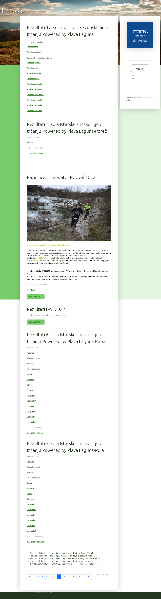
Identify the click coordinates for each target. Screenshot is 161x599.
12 (74, 577)
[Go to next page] (84, 576)
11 (69, 577)
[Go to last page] (88, 576)
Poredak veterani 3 (34, 111)
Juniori (29, 374)
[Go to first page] (29, 576)
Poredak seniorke (34, 73)
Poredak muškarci (34, 52)
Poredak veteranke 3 (35, 105)
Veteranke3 (31, 422)
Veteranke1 (31, 401)
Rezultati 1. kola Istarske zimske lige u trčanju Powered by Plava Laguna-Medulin (62, 561)
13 (79, 577)
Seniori (29, 385)
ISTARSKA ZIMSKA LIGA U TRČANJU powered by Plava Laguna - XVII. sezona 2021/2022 (64, 564)
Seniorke (30, 390)
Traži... (133, 75)
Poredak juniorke (34, 63)
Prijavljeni (31, 290)
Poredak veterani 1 (34, 89)
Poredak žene (32, 47)
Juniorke (30, 380)
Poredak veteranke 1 (35, 84)
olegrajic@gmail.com (35, 153)
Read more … (36, 297)
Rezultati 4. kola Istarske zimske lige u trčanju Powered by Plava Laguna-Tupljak (61, 553)
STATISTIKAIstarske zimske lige (140, 36)
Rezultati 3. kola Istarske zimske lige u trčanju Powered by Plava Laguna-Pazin (61, 556)
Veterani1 (31, 396)
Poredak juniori (33, 68)
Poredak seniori (33, 79)
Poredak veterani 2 (34, 100)
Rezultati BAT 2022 (46, 309)
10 (64, 577)
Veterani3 (31, 417)
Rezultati (30, 143)
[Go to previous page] (34, 576)
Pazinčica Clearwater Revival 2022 (61, 177)
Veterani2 (31, 406)
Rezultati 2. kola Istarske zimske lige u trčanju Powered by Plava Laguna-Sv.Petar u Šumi (65, 558)
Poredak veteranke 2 (35, 95)
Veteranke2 (31, 412)
